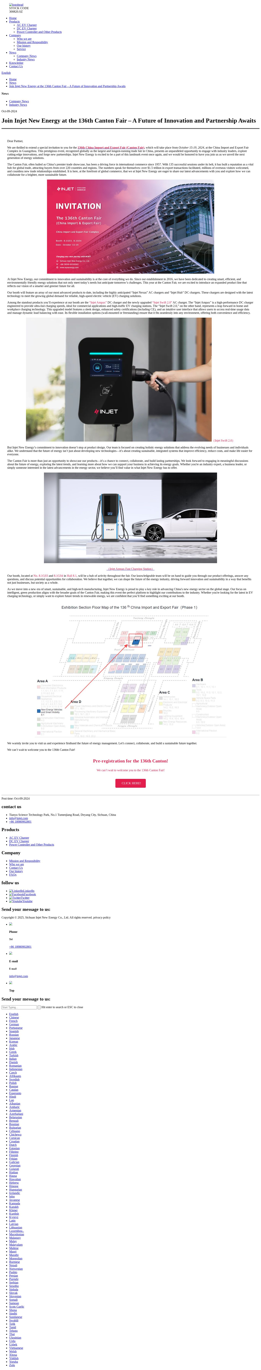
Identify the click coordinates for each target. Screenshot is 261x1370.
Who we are (24, 38)
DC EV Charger (27, 28)
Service (21, 49)
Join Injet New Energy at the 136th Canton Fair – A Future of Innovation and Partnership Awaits (67, 86)
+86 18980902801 (20, 821)
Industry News (26, 59)
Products (14, 21)
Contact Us (16, 66)
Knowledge (16, 62)
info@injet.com (18, 818)
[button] (130, 783)
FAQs (12, 874)
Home (13, 18)
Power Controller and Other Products (39, 31)
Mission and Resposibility (32, 42)
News (12, 52)
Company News (26, 56)
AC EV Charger (27, 25)
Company (15, 35)
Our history (24, 45)
